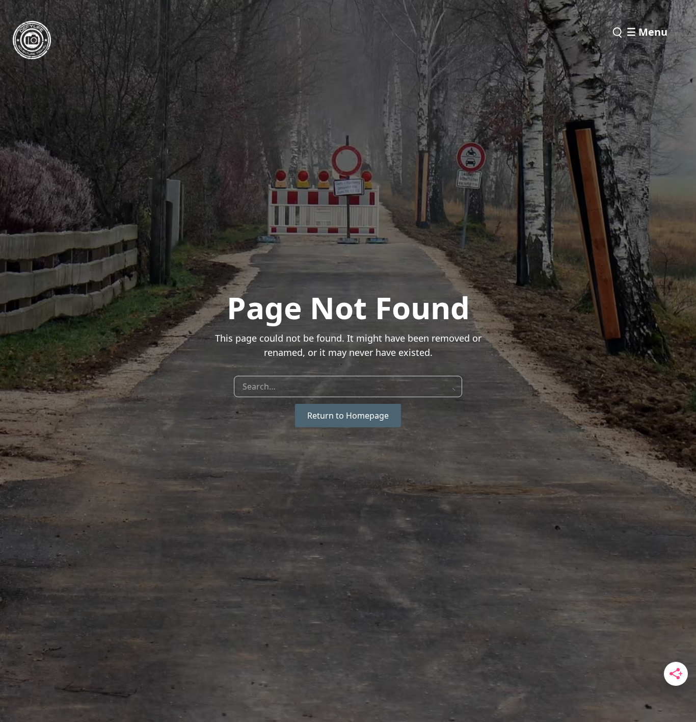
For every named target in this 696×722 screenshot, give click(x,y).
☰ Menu (647, 32)
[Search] (616, 33)
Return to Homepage (348, 415)
